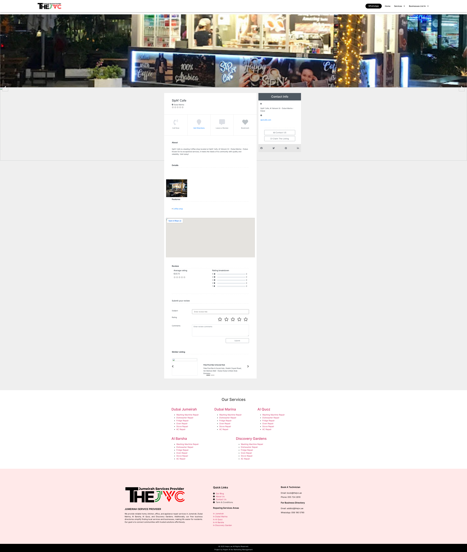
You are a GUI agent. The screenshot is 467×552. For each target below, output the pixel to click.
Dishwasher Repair (184, 417)
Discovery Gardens (251, 438)
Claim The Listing (280, 138)
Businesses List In (417, 6)
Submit (237, 341)
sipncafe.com (265, 120)
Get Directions (199, 128)
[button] (172, 366)
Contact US (280, 132)
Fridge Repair (182, 420)
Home (387, 6)
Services (398, 6)
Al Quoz (263, 409)
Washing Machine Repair (187, 415)
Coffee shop (178, 209)
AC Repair (180, 429)
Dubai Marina (225, 409)
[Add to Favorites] (245, 124)
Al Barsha (179, 438)
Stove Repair (182, 426)
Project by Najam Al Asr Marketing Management (233, 549)
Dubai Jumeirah (184, 409)
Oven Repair (182, 423)
